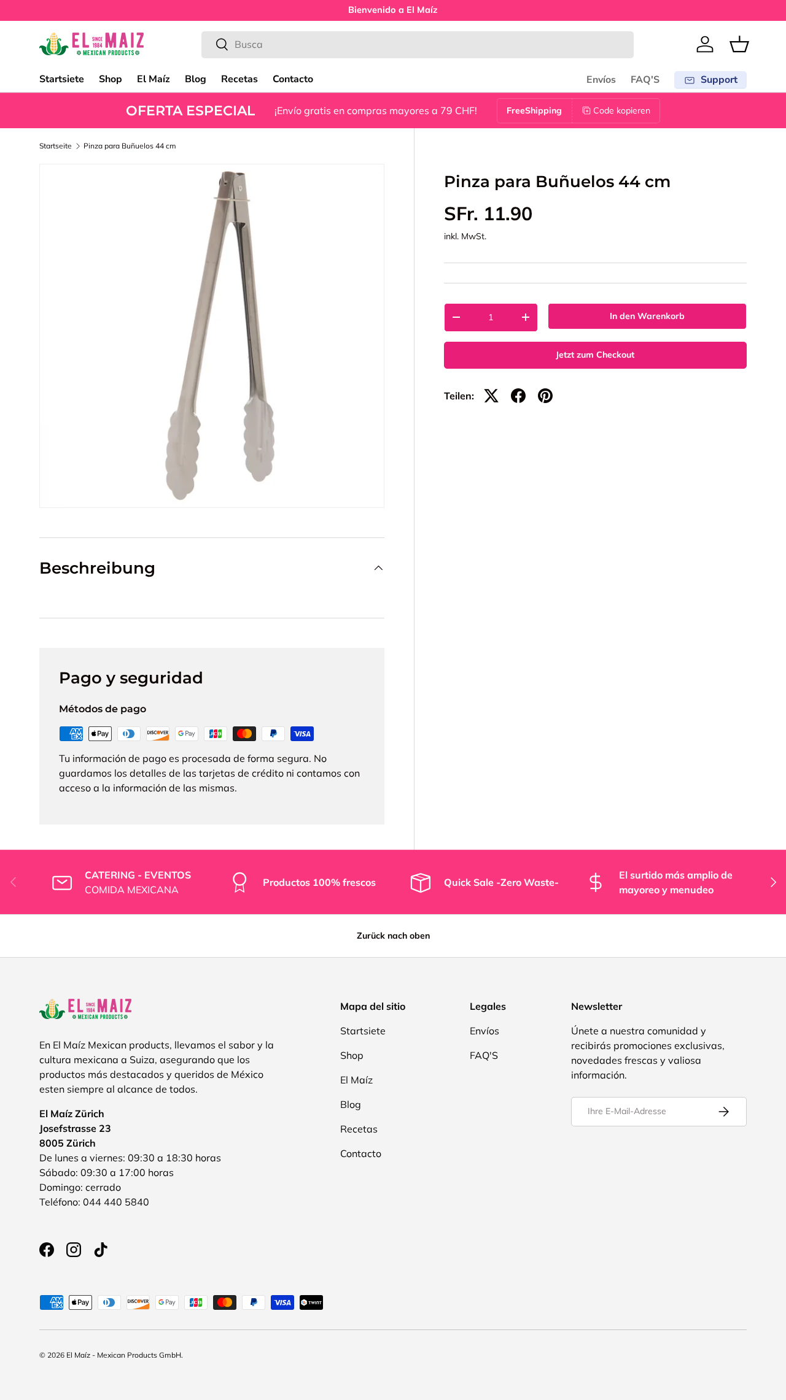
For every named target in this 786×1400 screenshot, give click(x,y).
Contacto (293, 79)
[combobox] (417, 44)
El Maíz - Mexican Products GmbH (123, 1355)
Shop (110, 79)
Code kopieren (621, 110)
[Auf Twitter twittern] (491, 395)
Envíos (601, 80)
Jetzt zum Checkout (595, 354)
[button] (739, 44)
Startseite (55, 146)
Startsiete (61, 79)
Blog (195, 79)
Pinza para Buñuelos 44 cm (130, 146)
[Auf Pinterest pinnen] (545, 395)
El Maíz (153, 79)
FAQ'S (645, 80)
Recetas (239, 79)
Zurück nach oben (393, 935)
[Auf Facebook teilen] (518, 395)
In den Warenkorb (647, 315)
